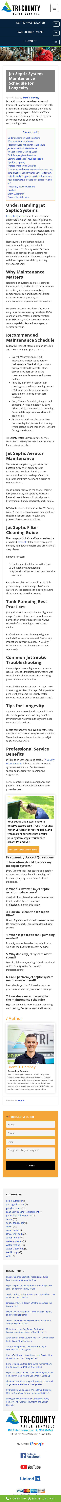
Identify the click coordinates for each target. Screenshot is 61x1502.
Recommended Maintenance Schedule (26, 144)
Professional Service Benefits (22, 165)
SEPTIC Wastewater (30, 22)
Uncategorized (14, 1233)
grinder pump (13, 1208)
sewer (9, 1226)
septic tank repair (15, 1222)
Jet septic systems (15, 216)
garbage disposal (15, 1204)
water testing (13, 1245)
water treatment (15, 1248)
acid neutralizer (14, 1200)
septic (21, 1100)
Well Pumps (12, 1252)
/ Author (12, 190)
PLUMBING (30, 41)
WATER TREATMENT (31, 32)
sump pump (12, 1230)
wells (8, 1256)
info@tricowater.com (21, 1430)
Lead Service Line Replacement (22, 1211)
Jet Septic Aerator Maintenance (22, 148)
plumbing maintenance (18, 1215)
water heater (13, 1237)
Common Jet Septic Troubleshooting (25, 158)
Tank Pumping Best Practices (22, 155)
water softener (14, 1241)
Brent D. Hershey (16, 193)
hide (36, 132)
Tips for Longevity (16, 162)
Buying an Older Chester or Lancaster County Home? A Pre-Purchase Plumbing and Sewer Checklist (27, 1402)
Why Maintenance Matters (20, 141)
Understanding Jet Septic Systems (24, 137)
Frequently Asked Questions (21, 186)
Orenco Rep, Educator (18, 197)
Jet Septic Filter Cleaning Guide (22, 151)
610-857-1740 (45, 1430)
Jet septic (23, 542)
